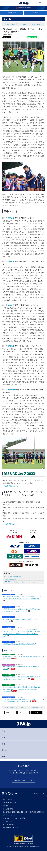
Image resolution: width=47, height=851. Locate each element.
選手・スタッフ (35, 12)
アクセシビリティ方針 (9, 803)
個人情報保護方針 (8, 809)
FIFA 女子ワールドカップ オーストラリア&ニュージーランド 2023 (22, 582)
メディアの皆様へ (8, 824)
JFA (3, 756)
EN (40, 3)
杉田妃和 (11, 261)
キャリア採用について (9, 827)
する (3, 743)
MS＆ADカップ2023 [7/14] (12, 579)
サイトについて (7, 799)
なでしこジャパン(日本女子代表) (13, 576)
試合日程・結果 (12, 12)
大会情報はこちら (11, 486)
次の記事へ (36, 24)
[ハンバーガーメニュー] (4, 3)
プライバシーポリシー (9, 815)
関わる (4, 750)
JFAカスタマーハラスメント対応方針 (14, 818)
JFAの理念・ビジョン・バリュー (23, 780)
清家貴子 (11, 305)
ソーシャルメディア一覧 (38, 793)
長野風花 (11, 346)
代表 (3, 731)
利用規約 (5, 806)
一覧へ (23, 24)
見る (3, 737)
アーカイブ (6, 821)
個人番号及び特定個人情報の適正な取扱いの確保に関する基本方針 (23, 812)
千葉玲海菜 (12, 389)
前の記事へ (11, 24)
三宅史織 (11, 218)
